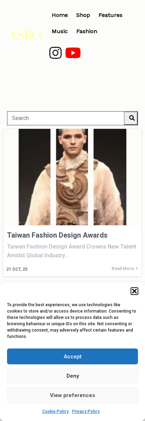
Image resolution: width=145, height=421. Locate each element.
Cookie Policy (55, 411)
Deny (73, 376)
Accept (73, 356)
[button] (134, 291)
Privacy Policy (86, 411)
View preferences (72, 395)
